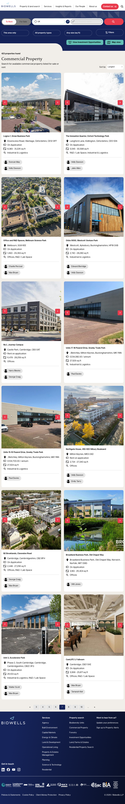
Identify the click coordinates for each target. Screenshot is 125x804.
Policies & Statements (10, 795)
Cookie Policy (28, 795)
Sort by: (102, 67)
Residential (47, 770)
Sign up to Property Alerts (107, 728)
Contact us (108, 7)
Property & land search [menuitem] (30, 7)
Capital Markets (49, 733)
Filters (111, 33)
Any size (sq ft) (73, 33)
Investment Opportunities (80, 738)
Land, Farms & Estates (79, 742)
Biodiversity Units (76, 723)
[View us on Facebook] (8, 769)
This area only (10, 33)
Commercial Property (78, 728)
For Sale (23, 22)
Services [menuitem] (48, 7)
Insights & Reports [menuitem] (63, 7)
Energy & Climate (49, 738)
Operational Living (50, 747)
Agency (45, 723)
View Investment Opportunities (87, 42)
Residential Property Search (81, 747)
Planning (45, 760)
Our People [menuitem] (80, 7)
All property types (43, 33)
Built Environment (49, 728)
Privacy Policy (65, 795)
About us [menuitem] (93, 7)
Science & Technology (52, 765)
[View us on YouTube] (13, 769)
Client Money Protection (46, 795)
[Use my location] (35, 22)
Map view (116, 42)
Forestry (73, 733)
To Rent (9, 22)
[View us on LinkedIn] (3, 769)
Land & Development (51, 742)
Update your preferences (107, 723)
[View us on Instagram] (19, 769)
